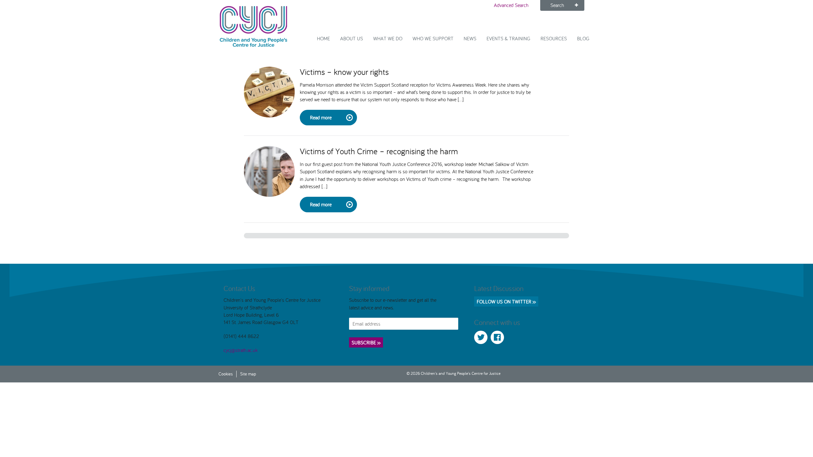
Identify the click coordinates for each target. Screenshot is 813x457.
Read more (321, 117)
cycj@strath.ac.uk (241, 350)
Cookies (225, 374)
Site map (248, 374)
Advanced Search (511, 5)
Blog (583, 38)
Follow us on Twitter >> (506, 301)
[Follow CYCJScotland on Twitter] (480, 337)
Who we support (433, 38)
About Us (351, 38)
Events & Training (508, 38)
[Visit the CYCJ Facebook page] (497, 337)
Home (323, 38)
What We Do (387, 38)
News (470, 38)
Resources (554, 38)
